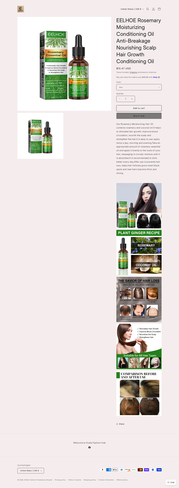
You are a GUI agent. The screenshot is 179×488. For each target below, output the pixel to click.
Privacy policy (60, 480)
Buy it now (139, 116)
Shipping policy (90, 480)
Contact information (106, 480)
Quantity (119, 94)
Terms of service (74, 480)
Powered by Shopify (44, 480)
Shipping (133, 72)
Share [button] (121, 424)
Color (118, 82)
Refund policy (122, 480)
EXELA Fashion (30, 480)
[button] (148, 9)
